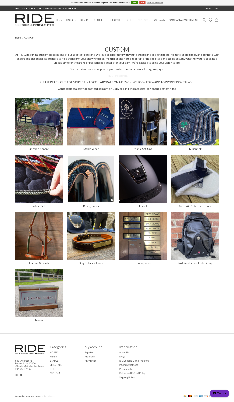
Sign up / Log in (211, 8)
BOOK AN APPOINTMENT (184, 20)
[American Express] (201, 396)
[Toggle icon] (204, 20)
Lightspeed (51, 396)
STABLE (54, 360)
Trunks (39, 320)
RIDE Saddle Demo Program (134, 360)
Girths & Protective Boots (195, 206)
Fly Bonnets (195, 149)
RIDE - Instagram (117, 75)
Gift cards (159, 20)
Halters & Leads (39, 263)
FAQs (122, 356)
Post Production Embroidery (195, 263)
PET (52, 369)
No (142, 3)
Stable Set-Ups (143, 149)
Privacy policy (126, 369)
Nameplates (143, 263)
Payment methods (128, 364)
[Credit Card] (185, 396)
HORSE (54, 352)
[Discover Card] (206, 396)
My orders (90, 356)
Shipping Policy (127, 377)
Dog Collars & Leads (91, 263)
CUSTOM (55, 373)
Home (59, 20)
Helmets (143, 206)
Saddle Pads (39, 206)
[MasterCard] (190, 396)
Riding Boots (91, 206)
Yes (134, 3)
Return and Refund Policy (132, 373)
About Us (124, 352)
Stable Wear (91, 149)
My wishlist (90, 360)
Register (89, 352)
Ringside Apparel (39, 149)
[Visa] (196, 396)
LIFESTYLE (56, 364)
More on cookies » (155, 3)
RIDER (53, 356)
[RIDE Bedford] (34, 20)
